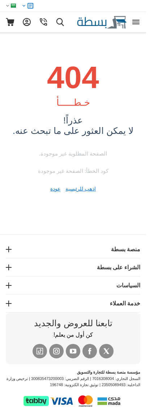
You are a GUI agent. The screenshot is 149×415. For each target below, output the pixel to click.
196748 (56, 385)
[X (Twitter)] (106, 351)
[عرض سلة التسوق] (10, 22)
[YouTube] (73, 351)
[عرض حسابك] (27, 22)
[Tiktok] (40, 351)
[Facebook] (89, 351)
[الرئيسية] (94, 22)
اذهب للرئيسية (80, 189)
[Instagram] (56, 351)
